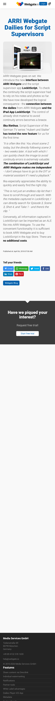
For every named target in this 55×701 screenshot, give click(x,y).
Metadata (7, 697)
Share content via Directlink (15, 673)
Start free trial (27, 346)
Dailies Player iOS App (13, 693)
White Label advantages (14, 689)
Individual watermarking (14, 677)
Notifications (9, 681)
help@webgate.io (11, 659)
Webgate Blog (12, 293)
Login (42, 4)
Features (8, 668)
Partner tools (9, 685)
